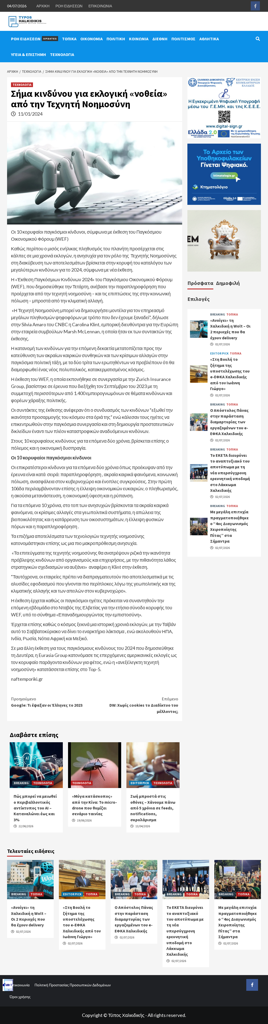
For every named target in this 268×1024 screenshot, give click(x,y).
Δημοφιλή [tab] (228, 283)
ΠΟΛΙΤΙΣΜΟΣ (183, 38)
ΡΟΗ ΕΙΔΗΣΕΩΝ (68, 6)
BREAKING (21, 783)
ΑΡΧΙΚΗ (42, 6)
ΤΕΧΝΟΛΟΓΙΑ (62, 54)
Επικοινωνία (20, 985)
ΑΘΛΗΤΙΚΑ (209, 38)
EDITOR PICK (140, 783)
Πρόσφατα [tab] (200, 283)
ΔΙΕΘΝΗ (160, 38)
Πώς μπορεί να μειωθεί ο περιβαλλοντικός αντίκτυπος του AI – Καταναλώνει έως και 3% (35, 808)
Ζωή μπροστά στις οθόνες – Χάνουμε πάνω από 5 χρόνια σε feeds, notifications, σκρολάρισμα (152, 808)
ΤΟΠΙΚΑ (69, 38)
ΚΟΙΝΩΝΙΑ (138, 38)
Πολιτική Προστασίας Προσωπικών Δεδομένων (73, 985)
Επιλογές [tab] (198, 299)
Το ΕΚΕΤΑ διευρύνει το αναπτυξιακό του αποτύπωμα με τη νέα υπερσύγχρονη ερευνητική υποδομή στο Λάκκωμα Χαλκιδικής (230, 473)
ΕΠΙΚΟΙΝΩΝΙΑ (100, 6)
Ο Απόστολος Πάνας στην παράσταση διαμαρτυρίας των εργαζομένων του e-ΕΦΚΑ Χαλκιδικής (229, 422)
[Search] (257, 39)
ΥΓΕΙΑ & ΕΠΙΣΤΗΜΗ (28, 54)
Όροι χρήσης (20, 996)
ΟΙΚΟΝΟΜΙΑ (91, 38)
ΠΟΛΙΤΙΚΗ (116, 38)
